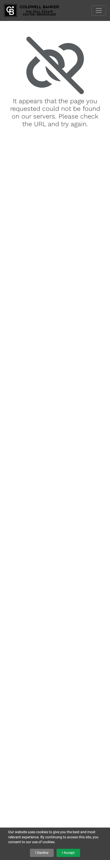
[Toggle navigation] (99, 10)
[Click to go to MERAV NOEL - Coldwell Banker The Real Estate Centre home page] (35, 10)
